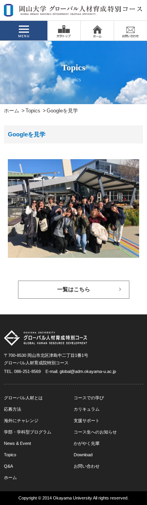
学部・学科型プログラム (27, 432)
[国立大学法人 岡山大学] (63, 30)
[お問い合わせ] (130, 30)
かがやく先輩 (87, 443)
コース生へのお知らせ (95, 432)
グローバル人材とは (23, 397)
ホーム (11, 111)
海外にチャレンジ (21, 420)
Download (83, 454)
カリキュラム (87, 409)
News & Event (17, 443)
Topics (32, 111)
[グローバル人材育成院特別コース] (73, 11)
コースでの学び (89, 397)
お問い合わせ (87, 466)
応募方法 (12, 409)
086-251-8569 (27, 371)
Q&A (8, 466)
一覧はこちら (73, 289)
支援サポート (87, 420)
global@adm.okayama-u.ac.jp (88, 371)
